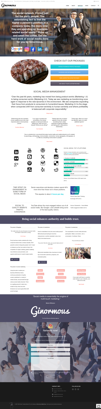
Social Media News (72, 178)
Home (67, 5)
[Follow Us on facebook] (73, 389)
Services (80, 5)
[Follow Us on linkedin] (75, 389)
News (86, 5)
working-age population (74, 154)
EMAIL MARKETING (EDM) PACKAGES (69, 78)
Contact (93, 5)
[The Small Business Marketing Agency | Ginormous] (11, 405)
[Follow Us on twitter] (78, 389)
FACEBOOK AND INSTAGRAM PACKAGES (69, 72)
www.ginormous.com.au (58, 396)
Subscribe (97, 1)
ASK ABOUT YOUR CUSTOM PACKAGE (69, 83)
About (73, 5)
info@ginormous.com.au (8, 1)
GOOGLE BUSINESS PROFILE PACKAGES (69, 66)
